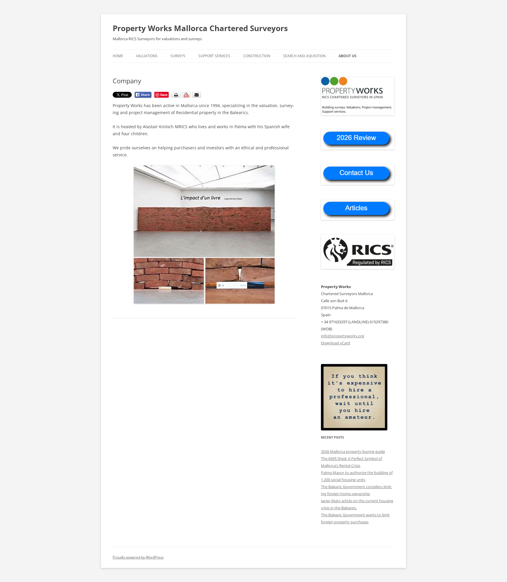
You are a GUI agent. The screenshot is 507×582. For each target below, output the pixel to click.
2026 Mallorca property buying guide (353, 451)
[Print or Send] (187, 96)
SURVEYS (177, 55)
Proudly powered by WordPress (138, 557)
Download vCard (335, 343)
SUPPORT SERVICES (214, 55)
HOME (118, 55)
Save (164, 94)
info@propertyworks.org (342, 336)
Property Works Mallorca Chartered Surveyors (200, 28)
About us (347, 55)
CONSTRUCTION (256, 55)
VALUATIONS (147, 55)
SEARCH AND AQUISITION (304, 55)
